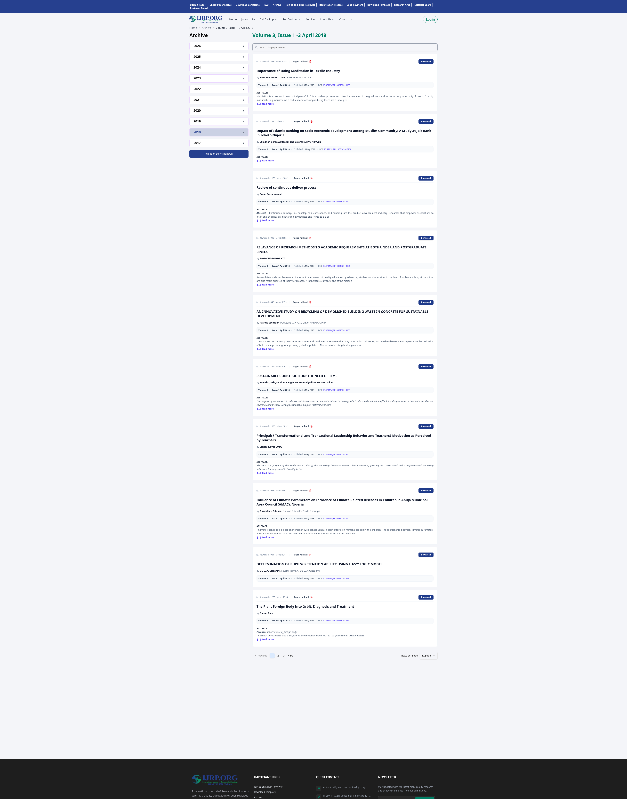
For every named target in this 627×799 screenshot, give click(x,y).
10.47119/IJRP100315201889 (336, 578)
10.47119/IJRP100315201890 (336, 518)
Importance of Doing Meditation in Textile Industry (298, 71)
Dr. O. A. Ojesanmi (270, 570)
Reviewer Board (199, 8)
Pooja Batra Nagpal (270, 194)
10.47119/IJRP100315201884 (336, 454)
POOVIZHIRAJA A (289, 322)
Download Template (378, 4)
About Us (325, 19)
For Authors (290, 19)
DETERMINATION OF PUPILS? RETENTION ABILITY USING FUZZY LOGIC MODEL (319, 564)
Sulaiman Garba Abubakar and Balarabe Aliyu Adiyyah (290, 141)
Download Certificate (248, 4)
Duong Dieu (266, 613)
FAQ (266, 4)
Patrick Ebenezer (269, 322)
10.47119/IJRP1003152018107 (336, 201)
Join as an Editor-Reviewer (300, 4)
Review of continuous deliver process (286, 187)
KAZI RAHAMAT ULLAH (273, 77)
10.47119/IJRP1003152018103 (336, 390)
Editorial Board (422, 4)
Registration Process (331, 4)
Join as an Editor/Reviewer (219, 153)
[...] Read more (265, 103)
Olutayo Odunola (292, 511)
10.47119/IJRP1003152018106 (336, 266)
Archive (277, 4)
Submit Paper (197, 4)
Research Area (402, 4)
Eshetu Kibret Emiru (271, 446)
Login (430, 19)
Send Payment (355, 4)
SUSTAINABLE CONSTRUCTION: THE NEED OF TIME (297, 376)
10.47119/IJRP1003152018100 (336, 330)
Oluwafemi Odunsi (270, 511)
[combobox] (429, 656)
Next (290, 655)
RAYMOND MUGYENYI (272, 258)
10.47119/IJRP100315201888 (336, 620)
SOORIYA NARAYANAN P (312, 322)
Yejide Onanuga (311, 511)
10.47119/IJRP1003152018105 (336, 85)
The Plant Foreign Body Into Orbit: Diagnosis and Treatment (305, 606)
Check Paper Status (221, 4)
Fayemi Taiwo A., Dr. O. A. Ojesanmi (300, 570)
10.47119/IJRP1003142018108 (337, 149)
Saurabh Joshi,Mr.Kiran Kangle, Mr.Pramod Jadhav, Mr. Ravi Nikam (297, 382)
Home (193, 28)
